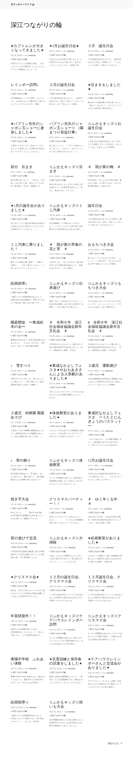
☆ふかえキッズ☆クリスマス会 (104, 618)
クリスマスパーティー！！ (66, 501)
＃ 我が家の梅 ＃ (104, 167)
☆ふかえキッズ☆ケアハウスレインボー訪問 (66, 620)
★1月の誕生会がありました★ (28, 208)
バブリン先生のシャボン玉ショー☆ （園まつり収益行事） (66, 128)
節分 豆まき (22, 167)
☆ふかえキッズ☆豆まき (66, 169)
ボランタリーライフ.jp (22, 4)
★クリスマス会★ (25, 577)
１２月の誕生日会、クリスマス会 (65, 579)
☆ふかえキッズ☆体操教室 (66, 462)
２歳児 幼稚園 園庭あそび (27, 415)
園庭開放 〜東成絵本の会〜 (27, 324)
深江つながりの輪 (20, 59)
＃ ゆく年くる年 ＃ (104, 501)
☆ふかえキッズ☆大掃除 (66, 540)
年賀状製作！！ (23, 616)
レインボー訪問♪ (24, 85)
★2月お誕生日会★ (64, 46)
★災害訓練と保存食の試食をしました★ (65, 661)
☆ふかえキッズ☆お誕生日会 (104, 126)
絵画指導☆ (20, 702)
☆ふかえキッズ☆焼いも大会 (66, 704)
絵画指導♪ (19, 283)
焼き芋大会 (20, 499)
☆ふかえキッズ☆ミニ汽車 (66, 208)
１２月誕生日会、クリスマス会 (104, 579)
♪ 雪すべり (21, 365)
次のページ (115, 743)
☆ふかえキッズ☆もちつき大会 (104, 285)
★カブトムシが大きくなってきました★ (27, 48)
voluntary (32, 55)
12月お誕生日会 (100, 460)
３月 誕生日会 (100, 46)
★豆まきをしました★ (104, 87)
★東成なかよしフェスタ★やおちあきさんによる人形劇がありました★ (66, 372)
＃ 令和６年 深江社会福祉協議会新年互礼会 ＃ (65, 326)
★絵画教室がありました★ (104, 540)
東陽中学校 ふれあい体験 (27, 661)
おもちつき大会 (101, 244)
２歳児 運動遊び (102, 365)
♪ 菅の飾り (21, 460)
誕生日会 (95, 206)
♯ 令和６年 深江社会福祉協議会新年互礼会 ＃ (105, 326)
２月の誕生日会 (62, 85)
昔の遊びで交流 (23, 538)
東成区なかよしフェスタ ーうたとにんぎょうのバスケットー (105, 419)
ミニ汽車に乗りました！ (27, 246)
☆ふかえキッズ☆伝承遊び (66, 285)
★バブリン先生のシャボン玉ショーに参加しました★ (27, 128)
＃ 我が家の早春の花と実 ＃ (65, 246)
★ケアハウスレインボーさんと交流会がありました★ (104, 663)
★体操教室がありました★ (65, 415)
